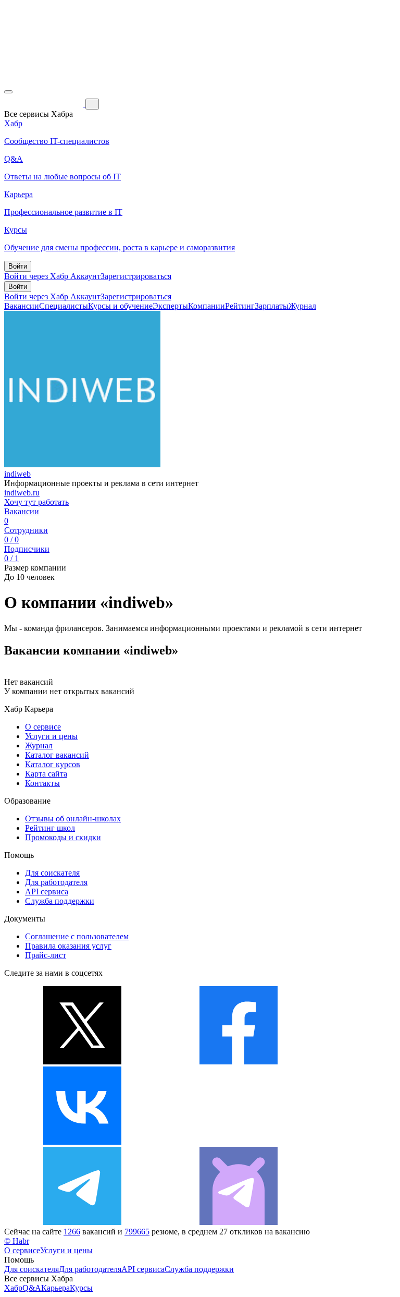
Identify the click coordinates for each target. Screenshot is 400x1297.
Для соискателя (52, 872)
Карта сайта (46, 773)
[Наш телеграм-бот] (238, 1222)
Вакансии (21, 305)
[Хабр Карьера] (44, 103)
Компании (206, 305)
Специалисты (63, 305)
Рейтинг (240, 305)
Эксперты (170, 305)
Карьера (55, 1287)
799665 (136, 1231)
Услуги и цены (51, 736)
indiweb (17, 473)
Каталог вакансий (57, 754)
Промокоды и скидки (63, 837)
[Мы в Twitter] (82, 1061)
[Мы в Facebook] (238, 1061)
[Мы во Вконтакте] (82, 1141)
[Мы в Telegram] (82, 1222)
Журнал (302, 305)
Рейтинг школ (50, 827)
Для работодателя (56, 882)
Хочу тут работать (36, 502)
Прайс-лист (45, 955)
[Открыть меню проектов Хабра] (8, 91)
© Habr (16, 1241)
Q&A (31, 1287)
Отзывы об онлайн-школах (73, 818)
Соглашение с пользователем (77, 936)
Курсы (81, 1287)
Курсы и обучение (120, 305)
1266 (72, 1231)
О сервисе (43, 726)
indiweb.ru (22, 492)
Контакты (42, 783)
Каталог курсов (52, 764)
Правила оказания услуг (68, 945)
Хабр (13, 1287)
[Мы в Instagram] (238, 1141)
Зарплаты (272, 305)
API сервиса (46, 891)
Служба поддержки (59, 900)
